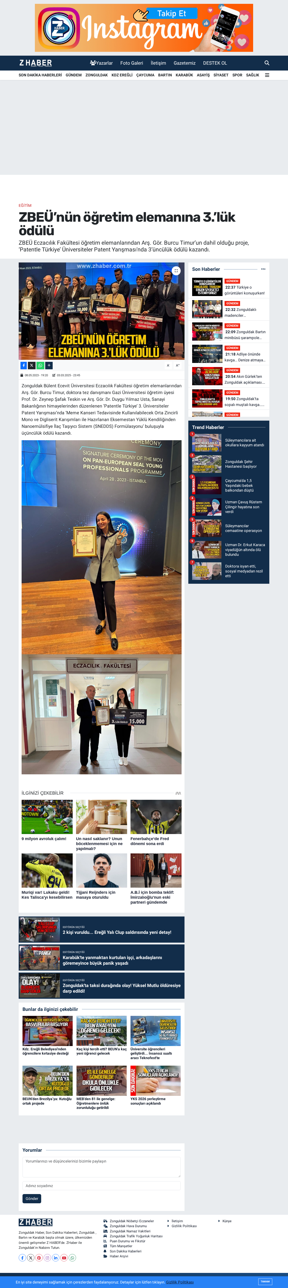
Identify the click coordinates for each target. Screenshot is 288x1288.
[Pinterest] (39, 1257)
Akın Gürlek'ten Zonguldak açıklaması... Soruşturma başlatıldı (244, 379)
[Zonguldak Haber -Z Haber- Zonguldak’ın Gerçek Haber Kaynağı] (35, 63)
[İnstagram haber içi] (144, 27)
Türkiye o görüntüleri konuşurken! (245, 290)
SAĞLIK (252, 75)
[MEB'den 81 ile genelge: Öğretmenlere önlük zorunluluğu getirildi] (101, 1080)
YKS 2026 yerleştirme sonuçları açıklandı (148, 1101)
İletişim (158, 63)
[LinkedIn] (55, 1257)
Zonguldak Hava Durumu (128, 1226)
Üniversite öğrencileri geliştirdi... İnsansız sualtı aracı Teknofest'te (151, 1053)
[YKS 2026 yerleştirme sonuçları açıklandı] (155, 1080)
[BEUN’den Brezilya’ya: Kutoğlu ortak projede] (47, 1080)
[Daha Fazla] (49, 365)
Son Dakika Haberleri (126, 1251)
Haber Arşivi (119, 1256)
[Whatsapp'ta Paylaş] (40, 365)
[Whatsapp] (72, 1257)
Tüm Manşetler (121, 1246)
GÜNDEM (74, 75)
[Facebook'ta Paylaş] (23, 365)
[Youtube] (64, 1257)
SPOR (237, 75)
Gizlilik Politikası (184, 1226)
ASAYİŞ (203, 75)
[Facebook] (22, 1257)
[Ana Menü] (267, 75)
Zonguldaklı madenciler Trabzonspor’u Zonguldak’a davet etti (243, 312)
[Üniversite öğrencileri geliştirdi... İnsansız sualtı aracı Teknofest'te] (155, 1030)
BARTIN (165, 75)
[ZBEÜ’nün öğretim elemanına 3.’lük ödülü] (101, 311)
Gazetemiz (185, 63)
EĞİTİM (25, 205)
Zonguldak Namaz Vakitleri (130, 1231)
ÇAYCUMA (145, 75)
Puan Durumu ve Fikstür (127, 1241)
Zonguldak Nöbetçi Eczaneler (132, 1221)
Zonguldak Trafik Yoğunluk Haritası (136, 1236)
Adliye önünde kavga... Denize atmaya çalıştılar (244, 357)
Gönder (32, 1198)
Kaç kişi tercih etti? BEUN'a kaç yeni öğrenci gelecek (101, 1051)
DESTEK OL (215, 63)
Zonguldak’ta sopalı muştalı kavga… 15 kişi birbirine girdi (243, 402)
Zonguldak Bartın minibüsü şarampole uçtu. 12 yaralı (245, 335)
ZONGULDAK (97, 75)
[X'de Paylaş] (32, 365)
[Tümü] (263, 269)
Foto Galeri (131, 63)
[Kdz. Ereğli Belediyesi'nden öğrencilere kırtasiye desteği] (47, 1030)
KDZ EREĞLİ (122, 75)
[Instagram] (47, 1257)
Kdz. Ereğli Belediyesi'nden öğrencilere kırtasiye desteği (45, 1051)
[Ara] (267, 63)
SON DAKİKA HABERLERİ (40, 75)
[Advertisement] (144, 139)
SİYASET (221, 75)
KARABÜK (184, 75)
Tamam (265, 1281)
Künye (227, 1221)
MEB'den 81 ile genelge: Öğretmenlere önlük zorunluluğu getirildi (95, 1103)
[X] (30, 1257)
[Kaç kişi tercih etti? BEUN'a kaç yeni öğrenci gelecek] (101, 1030)
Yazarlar (104, 63)
